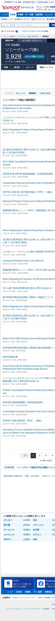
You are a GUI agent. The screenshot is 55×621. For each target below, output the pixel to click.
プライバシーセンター (33, 609)
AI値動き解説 (45, 93)
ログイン (39, 9)
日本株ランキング (21, 19)
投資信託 (39, 14)
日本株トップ (6, 19)
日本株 (12, 14)
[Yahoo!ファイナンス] (18, 6)
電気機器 (15, 45)
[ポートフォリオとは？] (16, 31)
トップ (5, 14)
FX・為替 (29, 14)
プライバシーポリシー (14, 609)
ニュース (49, 14)
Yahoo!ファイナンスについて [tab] (22, 597)
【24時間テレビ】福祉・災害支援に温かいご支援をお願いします (29, 2)
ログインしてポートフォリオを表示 (35, 31)
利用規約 (46, 609)
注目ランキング (38, 19)
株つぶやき (20, 93)
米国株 (20, 14)
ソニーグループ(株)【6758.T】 (28, 36)
